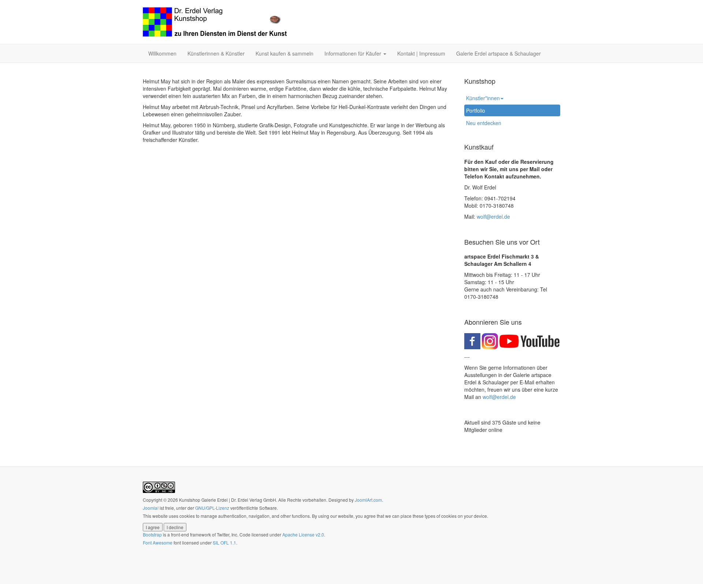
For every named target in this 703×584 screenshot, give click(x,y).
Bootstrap (152, 534)
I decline (175, 527)
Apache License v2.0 (303, 534)
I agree (153, 527)
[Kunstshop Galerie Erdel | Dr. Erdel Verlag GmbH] (215, 22)
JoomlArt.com (368, 500)
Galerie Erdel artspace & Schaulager (498, 53)
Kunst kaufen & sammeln (284, 53)
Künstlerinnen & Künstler (216, 53)
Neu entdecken (483, 123)
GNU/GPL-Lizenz (212, 508)
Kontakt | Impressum (421, 53)
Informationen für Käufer (353, 53)
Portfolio (475, 110)
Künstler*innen (483, 98)
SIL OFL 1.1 (224, 542)
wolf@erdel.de (493, 216)
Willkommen (162, 53)
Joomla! (151, 508)
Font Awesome (157, 542)
